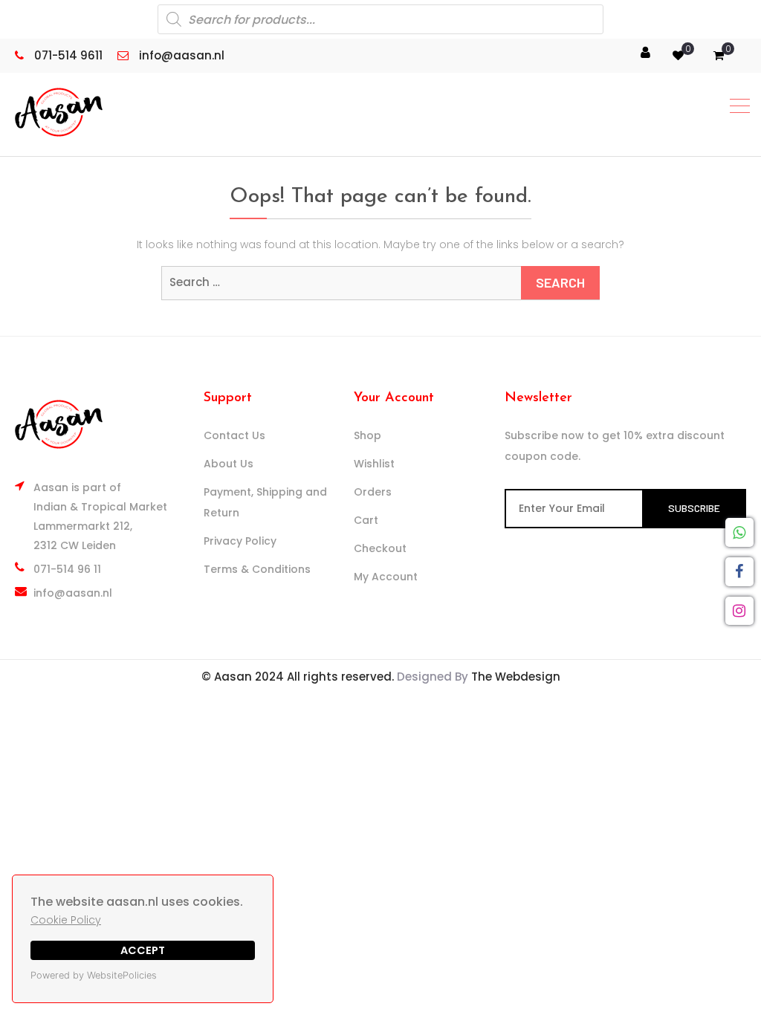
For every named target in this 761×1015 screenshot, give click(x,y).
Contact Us (234, 435)
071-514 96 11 (67, 569)
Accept (142, 950)
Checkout (380, 548)
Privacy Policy (240, 541)
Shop (367, 435)
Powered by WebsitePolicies (93, 975)
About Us (228, 463)
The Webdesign (515, 676)
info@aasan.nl (72, 593)
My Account (386, 576)
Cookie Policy (65, 919)
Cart (366, 520)
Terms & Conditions (257, 569)
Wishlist (374, 463)
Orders (373, 491)
